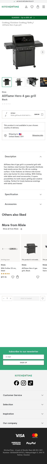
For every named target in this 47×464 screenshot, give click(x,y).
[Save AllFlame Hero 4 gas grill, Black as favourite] (42, 298)
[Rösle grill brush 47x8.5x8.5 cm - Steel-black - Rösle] (6, 114)
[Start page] (10, 7)
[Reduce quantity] (3, 298)
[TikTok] (30, 383)
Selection (8, 404)
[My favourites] (32, 7)
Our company (10, 423)
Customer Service (12, 395)
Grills (30, 23)
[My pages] (26, 7)
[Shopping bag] (38, 7)
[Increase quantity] (10, 298)
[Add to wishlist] (13, 276)
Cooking (5, 23)
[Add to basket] (17, 276)
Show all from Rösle (10, 229)
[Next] (42, 52)
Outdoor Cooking (18, 23)
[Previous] (4, 52)
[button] (6, 104)
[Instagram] (23, 383)
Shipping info (37, 135)
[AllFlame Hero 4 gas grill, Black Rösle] (23, 51)
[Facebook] (16, 383)
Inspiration (8, 413)
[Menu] (44, 7)
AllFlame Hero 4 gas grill (11, 25)
